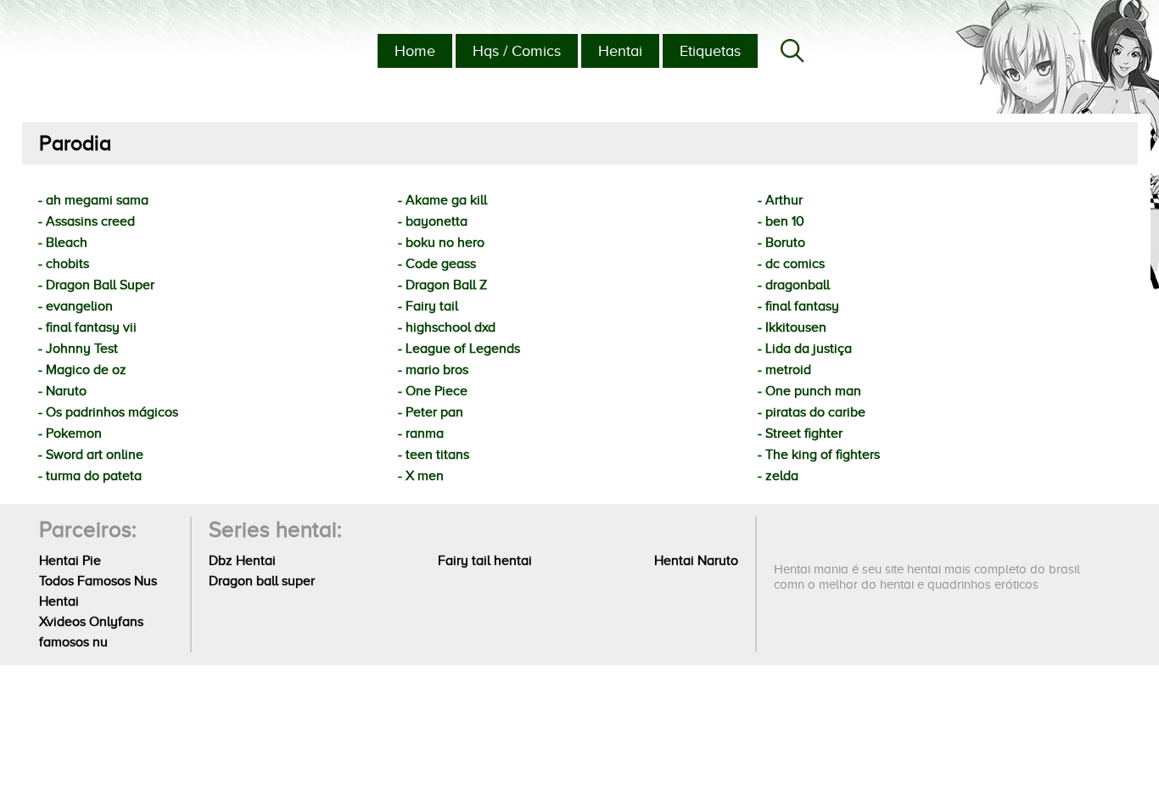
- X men (421, 475)
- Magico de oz (82, 369)
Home (415, 50)
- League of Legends (459, 348)
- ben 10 (781, 221)
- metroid (784, 369)
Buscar (792, 51)
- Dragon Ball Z (442, 285)
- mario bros (433, 369)
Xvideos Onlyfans (91, 621)
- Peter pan (430, 412)
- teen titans (433, 454)
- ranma (421, 433)
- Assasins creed (86, 221)
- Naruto (62, 391)
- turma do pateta (90, 475)
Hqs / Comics (517, 50)
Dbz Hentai (242, 560)
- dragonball (794, 285)
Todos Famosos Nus (98, 581)
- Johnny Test (78, 348)
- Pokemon (70, 433)
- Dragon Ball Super (96, 285)
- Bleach (62, 242)
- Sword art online (90, 454)
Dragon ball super (262, 581)
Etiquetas (710, 50)
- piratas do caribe (811, 412)
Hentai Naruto (696, 560)
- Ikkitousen (792, 327)
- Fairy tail (428, 306)
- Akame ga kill (442, 200)
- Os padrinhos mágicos (108, 412)
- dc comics (791, 263)
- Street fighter (800, 433)
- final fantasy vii (87, 327)
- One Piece (433, 391)
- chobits (63, 263)
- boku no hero (441, 242)
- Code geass (437, 263)
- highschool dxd (447, 327)
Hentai (620, 50)
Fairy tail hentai (485, 560)
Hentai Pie (70, 560)
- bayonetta (433, 221)
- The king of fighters (819, 454)
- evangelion (75, 306)
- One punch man (809, 391)
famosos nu (73, 642)
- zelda (778, 475)
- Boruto (781, 242)
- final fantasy (798, 306)
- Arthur (780, 200)
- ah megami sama (93, 200)
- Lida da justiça (805, 348)
